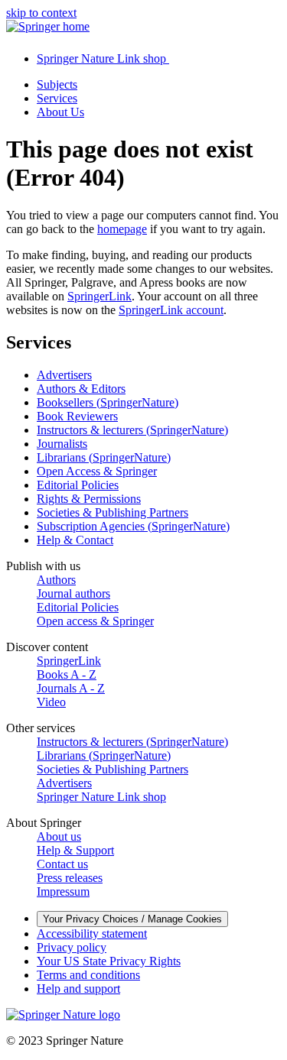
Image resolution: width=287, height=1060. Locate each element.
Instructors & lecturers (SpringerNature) (132, 429)
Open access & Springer (95, 620)
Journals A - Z (71, 688)
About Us (60, 111)
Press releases (70, 877)
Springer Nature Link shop (101, 796)
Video (51, 701)
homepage (122, 228)
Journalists (62, 443)
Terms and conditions (88, 974)
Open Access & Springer (97, 471)
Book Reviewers (77, 416)
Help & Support (75, 850)
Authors (56, 579)
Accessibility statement (92, 933)
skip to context (41, 12)
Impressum (63, 891)
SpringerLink (99, 296)
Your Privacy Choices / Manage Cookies (132, 919)
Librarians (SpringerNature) (104, 457)
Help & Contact (75, 539)
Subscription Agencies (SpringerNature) (133, 526)
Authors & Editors (81, 388)
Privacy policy (71, 947)
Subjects (57, 84)
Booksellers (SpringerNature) (107, 402)
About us (59, 836)
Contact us (62, 863)
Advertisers (64, 374)
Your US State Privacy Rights (109, 961)
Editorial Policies (78, 484)
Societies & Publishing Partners (112, 512)
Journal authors (73, 593)
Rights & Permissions (89, 498)
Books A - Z (66, 674)
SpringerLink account (171, 309)
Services (57, 98)
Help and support (78, 988)
